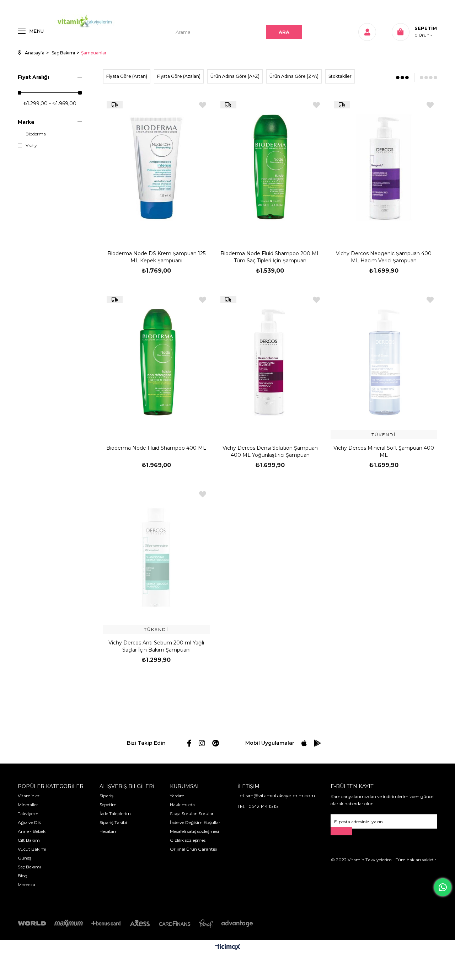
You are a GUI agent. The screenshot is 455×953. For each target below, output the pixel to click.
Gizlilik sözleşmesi (188, 840)
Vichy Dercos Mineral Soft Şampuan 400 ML (383, 451)
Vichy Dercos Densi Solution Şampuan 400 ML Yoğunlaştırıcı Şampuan (270, 451)
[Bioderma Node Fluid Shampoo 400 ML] (156, 362)
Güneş (24, 858)
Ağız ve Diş (29, 822)
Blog (22, 875)
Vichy (31, 145)
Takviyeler (28, 813)
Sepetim (108, 804)
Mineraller (28, 804)
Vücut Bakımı (32, 849)
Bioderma (36, 134)
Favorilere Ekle (202, 105)
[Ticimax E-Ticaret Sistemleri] (227, 947)
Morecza (26, 884)
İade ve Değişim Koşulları (195, 822)
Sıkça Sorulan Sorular (192, 813)
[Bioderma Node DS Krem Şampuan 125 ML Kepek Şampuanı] (156, 167)
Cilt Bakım (29, 840)
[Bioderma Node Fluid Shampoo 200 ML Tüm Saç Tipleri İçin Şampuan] (270, 167)
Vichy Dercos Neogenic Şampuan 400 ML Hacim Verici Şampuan (384, 257)
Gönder (341, 831)
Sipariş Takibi (113, 822)
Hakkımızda (182, 804)
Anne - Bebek (32, 831)
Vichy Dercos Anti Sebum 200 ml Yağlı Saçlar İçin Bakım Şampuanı (156, 646)
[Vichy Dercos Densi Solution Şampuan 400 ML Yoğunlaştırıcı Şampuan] (270, 362)
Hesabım (109, 831)
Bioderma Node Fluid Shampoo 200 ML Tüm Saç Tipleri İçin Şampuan (270, 257)
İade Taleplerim (115, 813)
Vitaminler (28, 795)
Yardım (177, 795)
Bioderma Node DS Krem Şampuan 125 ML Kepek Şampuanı (156, 257)
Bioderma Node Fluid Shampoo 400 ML (156, 448)
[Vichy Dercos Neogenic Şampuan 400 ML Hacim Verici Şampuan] (384, 167)
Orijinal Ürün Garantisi (193, 849)
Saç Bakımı (29, 866)
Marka (26, 122)
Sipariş (106, 795)
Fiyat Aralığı (33, 77)
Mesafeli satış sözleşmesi (194, 831)
